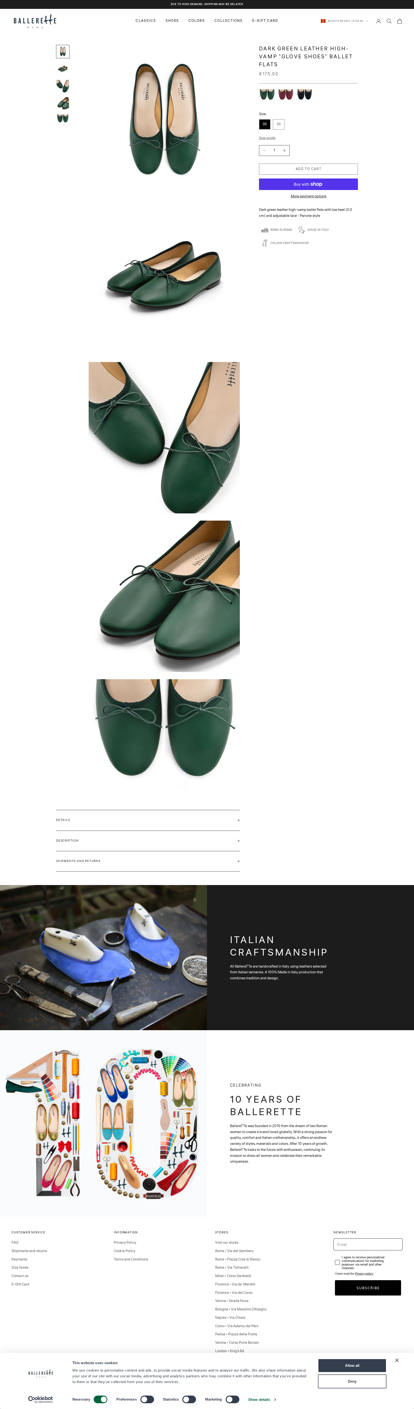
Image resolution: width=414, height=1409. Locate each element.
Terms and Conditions (131, 1259)
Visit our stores (226, 1242)
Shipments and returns (29, 1251)
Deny (352, 1381)
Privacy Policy (125, 1242)
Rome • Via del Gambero (234, 1251)
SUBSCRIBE (368, 1287)
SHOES (172, 20)
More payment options (308, 196)
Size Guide (20, 1267)
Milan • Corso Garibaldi (233, 1275)
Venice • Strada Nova (231, 1300)
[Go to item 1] (62, 51)
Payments (19, 1259)
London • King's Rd (229, 1351)
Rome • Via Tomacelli (232, 1267)
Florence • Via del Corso (234, 1292)
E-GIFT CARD (265, 20)
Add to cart (308, 168)
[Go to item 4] (62, 103)
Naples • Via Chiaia (230, 1317)
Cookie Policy (124, 1251)
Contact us (20, 1275)
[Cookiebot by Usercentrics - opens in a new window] (41, 1399)
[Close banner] (397, 1360)
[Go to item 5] (62, 119)
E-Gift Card (20, 1284)
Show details (259, 1399)
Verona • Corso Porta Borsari (237, 1342)
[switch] (147, 1399)
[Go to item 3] (62, 86)
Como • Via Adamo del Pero (237, 1326)
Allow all (352, 1365)
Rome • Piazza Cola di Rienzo (237, 1259)
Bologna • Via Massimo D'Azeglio (241, 1309)
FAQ (15, 1242)
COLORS (197, 20)
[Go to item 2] (62, 69)
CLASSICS (146, 20)
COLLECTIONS (228, 20)
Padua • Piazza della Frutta (236, 1334)
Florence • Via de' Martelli (235, 1284)
